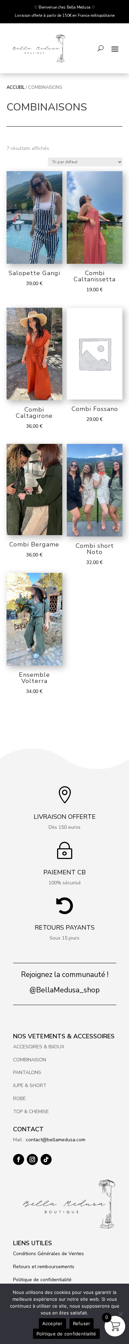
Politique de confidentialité (42, 1279)
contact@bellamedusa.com (55, 1139)
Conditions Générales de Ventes (48, 1253)
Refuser (81, 1323)
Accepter (52, 1323)
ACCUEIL (16, 87)
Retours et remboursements (44, 1266)
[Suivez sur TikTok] (46, 1159)
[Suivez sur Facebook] (18, 1159)
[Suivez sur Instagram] (32, 1159)
